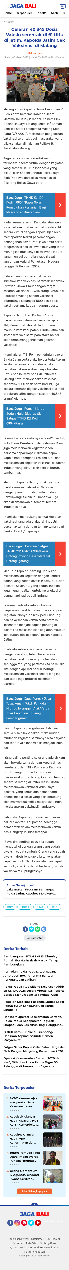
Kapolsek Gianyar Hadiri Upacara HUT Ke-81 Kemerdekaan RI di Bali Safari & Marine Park (24, 1121)
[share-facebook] (25, 929)
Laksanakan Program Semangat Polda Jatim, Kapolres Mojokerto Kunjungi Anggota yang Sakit (30, 891)
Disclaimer (37, 1238)
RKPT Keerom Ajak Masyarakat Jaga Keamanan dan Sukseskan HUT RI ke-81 (23, 1102)
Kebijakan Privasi (19, 1238)
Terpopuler (24, 13)
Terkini (54, 906)
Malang (25, 906)
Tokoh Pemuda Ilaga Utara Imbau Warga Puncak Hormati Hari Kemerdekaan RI (25, 1157)
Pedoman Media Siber (25, 1243)
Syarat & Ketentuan (21, 1247)
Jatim (10, 906)
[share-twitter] (31, 929)
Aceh (54, 13)
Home (7, 13)
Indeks (41, 13)
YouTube (40, 1227)
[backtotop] (34, 1206)
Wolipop (40, 1228)
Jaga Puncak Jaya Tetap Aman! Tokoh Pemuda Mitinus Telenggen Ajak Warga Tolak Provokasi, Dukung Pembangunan (28, 708)
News (40, 906)
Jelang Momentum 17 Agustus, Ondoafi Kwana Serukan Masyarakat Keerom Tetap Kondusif (24, 1175)
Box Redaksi (53, 1238)
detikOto (48, 1221)
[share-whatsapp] (37, 929)
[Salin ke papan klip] (43, 929)
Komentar (36, 938)
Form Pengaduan (34, 1251)
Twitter (33, 1227)
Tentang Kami (48, 1243)
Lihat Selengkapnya (33, 1191)
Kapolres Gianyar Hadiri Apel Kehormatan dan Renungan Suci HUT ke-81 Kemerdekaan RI (24, 1139)
